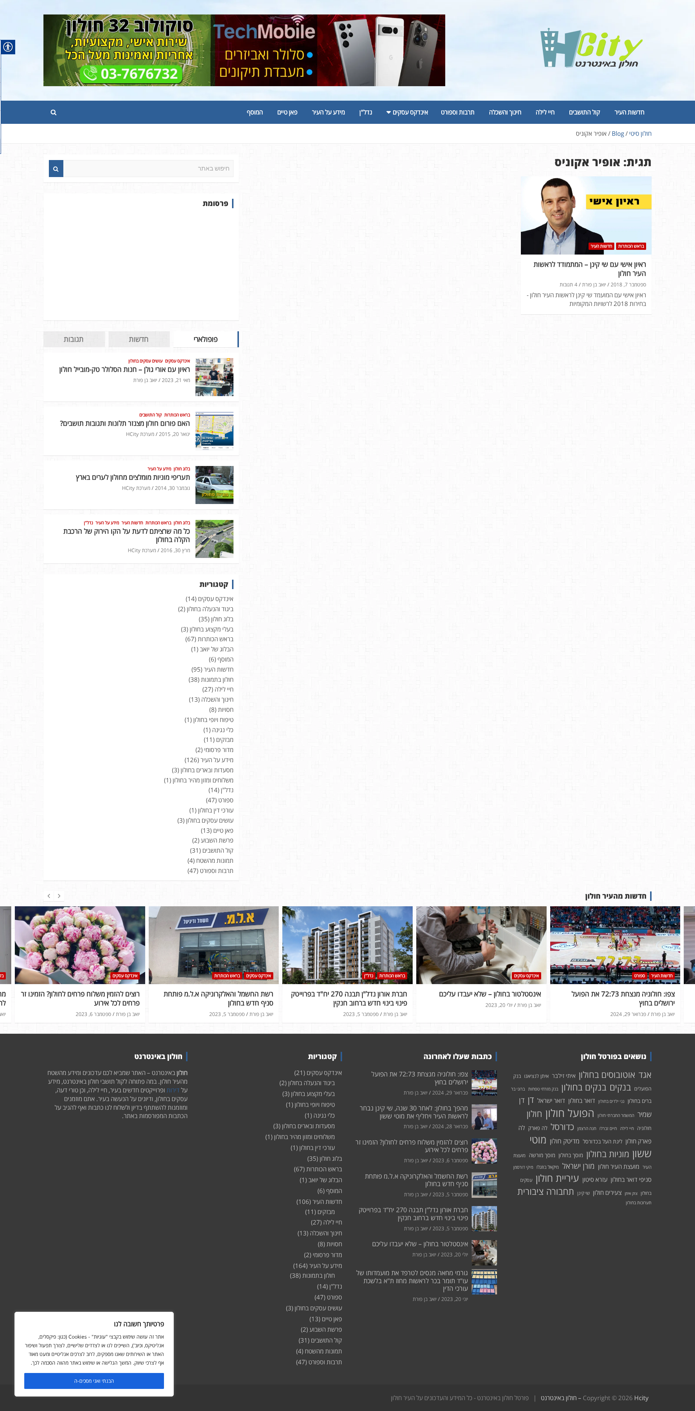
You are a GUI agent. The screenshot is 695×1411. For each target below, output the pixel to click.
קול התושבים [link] (584, 112)
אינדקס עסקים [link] (410, 112)
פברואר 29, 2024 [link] (628, 1014)
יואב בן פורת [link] (594, 284)
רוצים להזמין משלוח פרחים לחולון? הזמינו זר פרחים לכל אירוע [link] (80, 998)
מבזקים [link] (224, 739)
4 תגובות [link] (568, 284)
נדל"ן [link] (365, 112)
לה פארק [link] (537, 1127)
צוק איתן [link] (631, 1193)
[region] (94, 1354)
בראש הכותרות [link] (631, 246)
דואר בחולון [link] (581, 1100)
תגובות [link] (74, 339)
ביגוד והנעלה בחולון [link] (210, 609)
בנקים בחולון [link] (583, 1087)
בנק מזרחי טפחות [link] (543, 1089)
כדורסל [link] (562, 1127)
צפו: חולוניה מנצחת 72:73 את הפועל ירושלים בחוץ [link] (623, 998)
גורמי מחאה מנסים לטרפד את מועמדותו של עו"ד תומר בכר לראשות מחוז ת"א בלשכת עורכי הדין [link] (412, 1280)
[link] (592, 32)
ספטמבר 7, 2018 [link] (628, 284)
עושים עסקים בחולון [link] (146, 361)
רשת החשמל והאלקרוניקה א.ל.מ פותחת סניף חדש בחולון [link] (218, 998)
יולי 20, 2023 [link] (499, 1004)
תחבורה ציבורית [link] (545, 1191)
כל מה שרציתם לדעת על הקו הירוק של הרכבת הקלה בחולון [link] (126, 535)
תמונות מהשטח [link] (214, 860)
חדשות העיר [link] (629, 112)
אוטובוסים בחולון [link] (607, 1074)
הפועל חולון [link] (570, 1113)
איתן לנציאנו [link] (536, 1075)
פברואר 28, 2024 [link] (450, 1126)
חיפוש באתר (56, 168)
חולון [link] (534, 1114)
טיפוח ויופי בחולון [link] (213, 719)
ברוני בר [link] (518, 1089)
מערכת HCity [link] (140, 434)
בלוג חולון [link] (182, 469)
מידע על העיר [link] (328, 112)
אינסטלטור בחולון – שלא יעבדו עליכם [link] (490, 994)
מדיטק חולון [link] (565, 1141)
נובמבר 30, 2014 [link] (172, 487)
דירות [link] (173, 1090)
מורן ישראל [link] (578, 1166)
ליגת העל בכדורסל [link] (602, 1141)
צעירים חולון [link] (607, 1192)
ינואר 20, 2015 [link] (174, 434)
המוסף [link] (255, 112)
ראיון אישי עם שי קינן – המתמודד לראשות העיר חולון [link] (590, 269)
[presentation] (48, 896)
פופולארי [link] (206, 339)
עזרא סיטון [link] (594, 1179)
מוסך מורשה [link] (542, 1155)
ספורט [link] (225, 800)
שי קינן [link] (583, 1193)
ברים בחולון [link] (640, 1100)
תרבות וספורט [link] (458, 112)
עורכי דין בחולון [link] (215, 810)
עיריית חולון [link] (557, 1178)
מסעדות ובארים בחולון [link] (207, 770)
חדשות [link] (138, 339)
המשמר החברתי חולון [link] (616, 1115)
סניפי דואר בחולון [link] (631, 1179)
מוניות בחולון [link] (607, 1154)
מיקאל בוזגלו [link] (547, 1167)
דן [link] (531, 1099)
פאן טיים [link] (287, 112)
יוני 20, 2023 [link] (454, 1298)
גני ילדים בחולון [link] (611, 1101)
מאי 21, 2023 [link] (176, 380)
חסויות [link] (225, 709)
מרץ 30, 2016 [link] (175, 550)
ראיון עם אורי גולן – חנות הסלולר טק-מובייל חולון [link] (124, 369)
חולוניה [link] (644, 1128)
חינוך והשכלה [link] (505, 112)
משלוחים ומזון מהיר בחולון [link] (203, 780)
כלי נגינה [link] (222, 730)
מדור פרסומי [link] (218, 750)
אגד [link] (645, 1074)
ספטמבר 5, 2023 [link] (227, 1014)
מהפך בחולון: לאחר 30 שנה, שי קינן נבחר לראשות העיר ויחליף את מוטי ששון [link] (414, 1112)
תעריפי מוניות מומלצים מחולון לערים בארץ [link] (133, 477)
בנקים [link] (620, 1087)
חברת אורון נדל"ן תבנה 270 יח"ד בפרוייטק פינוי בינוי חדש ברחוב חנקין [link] (349, 998)
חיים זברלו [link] (608, 1128)
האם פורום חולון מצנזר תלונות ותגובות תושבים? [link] (125, 423)
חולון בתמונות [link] (217, 679)
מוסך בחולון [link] (571, 1155)
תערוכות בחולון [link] (639, 1203)
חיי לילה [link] (545, 112)
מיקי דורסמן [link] (523, 1167)
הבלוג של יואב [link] (216, 649)
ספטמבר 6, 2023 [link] (93, 1014)
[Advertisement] (141, 264)
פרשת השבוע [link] (217, 840)
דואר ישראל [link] (551, 1100)
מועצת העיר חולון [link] (618, 1166)
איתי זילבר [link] (564, 1076)
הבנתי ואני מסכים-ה (94, 1380)
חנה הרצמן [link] (586, 1128)
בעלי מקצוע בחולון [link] (211, 629)
